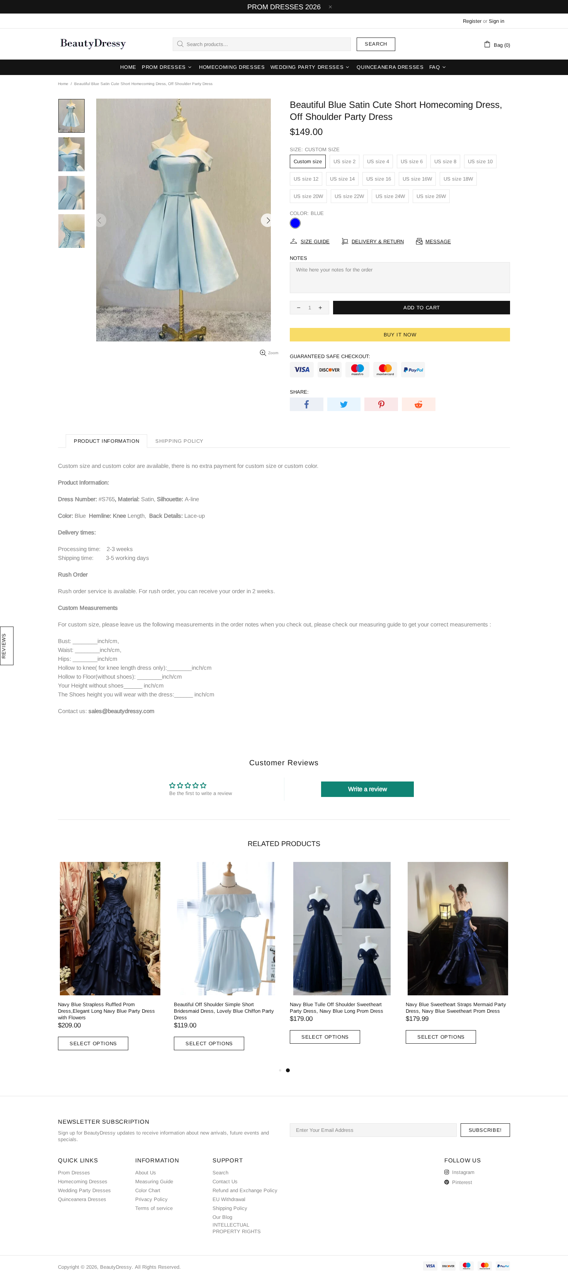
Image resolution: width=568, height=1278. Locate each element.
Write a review (367, 789)
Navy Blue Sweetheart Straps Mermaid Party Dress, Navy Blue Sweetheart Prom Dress (456, 1008)
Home (63, 84)
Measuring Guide (154, 1181)
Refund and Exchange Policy (245, 1190)
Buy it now (400, 335)
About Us (145, 1173)
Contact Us (225, 1181)
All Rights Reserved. (158, 1267)
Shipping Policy (230, 1208)
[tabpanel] (342, 961)
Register (472, 21)
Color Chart (147, 1190)
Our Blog (222, 1217)
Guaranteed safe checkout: (330, 356)
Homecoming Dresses (82, 1181)
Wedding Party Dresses (84, 1190)
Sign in (496, 21)
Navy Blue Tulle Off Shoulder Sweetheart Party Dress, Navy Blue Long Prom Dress (336, 1008)
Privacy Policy (151, 1199)
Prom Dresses (74, 1173)
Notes (298, 258)
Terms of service (154, 1208)
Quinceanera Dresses (82, 1199)
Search (376, 44)
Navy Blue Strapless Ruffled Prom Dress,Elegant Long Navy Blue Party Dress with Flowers (106, 1011)
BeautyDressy (93, 44)
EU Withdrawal (229, 1199)
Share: (299, 392)
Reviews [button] (4, 646)
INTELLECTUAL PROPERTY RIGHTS (237, 1228)
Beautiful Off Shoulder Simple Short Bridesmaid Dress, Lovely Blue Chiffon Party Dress (224, 1011)
